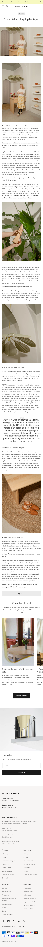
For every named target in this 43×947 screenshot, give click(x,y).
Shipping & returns (30, 898)
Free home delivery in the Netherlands (21, 2)
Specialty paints (7, 871)
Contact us (27, 888)
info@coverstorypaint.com (10, 841)
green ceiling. (33, 300)
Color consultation (8, 874)
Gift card (5, 878)
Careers (4, 911)
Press (4, 907)
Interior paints (6, 854)
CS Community (13, 800)
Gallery (26, 854)
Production (5, 895)
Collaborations (7, 904)
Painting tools (6, 867)
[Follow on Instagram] (8, 921)
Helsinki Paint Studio (30, 874)
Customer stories (29, 864)
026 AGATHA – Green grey (17, 587)
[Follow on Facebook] (3, 921)
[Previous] (2, 2)
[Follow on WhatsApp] (23, 921)
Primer (4, 857)
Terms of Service (29, 905)
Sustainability (6, 891)
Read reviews (12, 807)
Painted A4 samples (8, 861)
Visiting (21, 14)
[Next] (40, 2)
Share (23, 594)
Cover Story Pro (7, 914)
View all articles (21, 695)
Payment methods (29, 902)
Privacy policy (28, 909)
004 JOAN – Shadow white (27, 584)
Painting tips (28, 895)
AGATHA (5, 385)
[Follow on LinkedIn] (18, 921)
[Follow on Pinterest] (13, 921)
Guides (26, 871)
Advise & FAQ (28, 891)
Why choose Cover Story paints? (10, 899)
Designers (27, 867)
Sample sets (6, 864)
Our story (5, 888)
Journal (26, 857)
